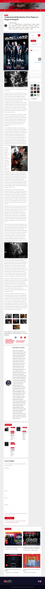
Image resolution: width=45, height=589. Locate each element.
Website (6, 504)
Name (6, 490)
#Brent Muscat (14, 25)
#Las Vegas (27, 27)
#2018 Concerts (19, 24)
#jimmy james (18, 27)
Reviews (6, 15)
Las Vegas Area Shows (24, 427)
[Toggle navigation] (40, 10)
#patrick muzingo (33, 27)
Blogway (26, 587)
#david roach (31, 25)
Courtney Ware (12, 455)
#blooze (33, 24)
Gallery (12, 431)
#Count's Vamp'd (25, 25)
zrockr (40, 73)
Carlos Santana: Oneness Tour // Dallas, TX (13, 547)
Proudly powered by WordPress (16, 587)
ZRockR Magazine (35, 73)
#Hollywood (36, 25)
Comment (7, 467)
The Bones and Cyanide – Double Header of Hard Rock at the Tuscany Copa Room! (31, 548)
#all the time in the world (27, 24)
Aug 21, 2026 (27, 572)
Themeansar (32, 587)
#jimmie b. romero (11, 27)
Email (6, 497)
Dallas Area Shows (12, 427)
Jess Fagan (33, 572)
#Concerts (19, 25)
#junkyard (22, 27)
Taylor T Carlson (13, 22)
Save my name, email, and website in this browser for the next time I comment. (16, 514)
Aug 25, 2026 (27, 550)
